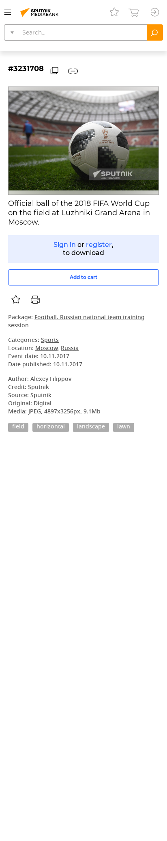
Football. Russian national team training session (76, 322)
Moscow (46, 348)
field (18, 427)
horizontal (50, 427)
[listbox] (16, 299)
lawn (123, 427)
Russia (70, 348)
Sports (50, 340)
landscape (91, 427)
